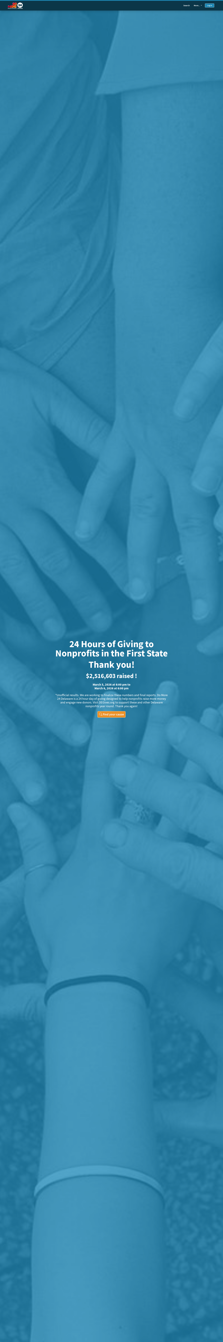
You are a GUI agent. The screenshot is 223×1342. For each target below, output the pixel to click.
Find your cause (113, 714)
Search (186, 5)
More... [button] (197, 5)
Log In (209, 5)
